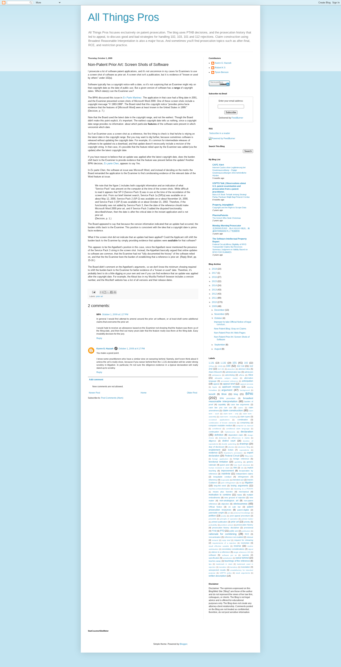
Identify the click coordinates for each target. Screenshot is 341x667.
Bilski (224, 394)
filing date (249, 456)
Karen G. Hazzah (104, 348)
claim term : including (228, 417)
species (245, 555)
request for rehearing (243, 540)
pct (229, 513)
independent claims (244, 474)
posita (223, 516)
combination (242, 420)
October (218, 318)
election (231, 447)
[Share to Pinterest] (115, 292)
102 (246, 363)
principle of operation (229, 519)
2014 (214, 285)
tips (210, 564)
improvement (227, 470)
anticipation (247, 381)
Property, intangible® (223, 205)
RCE (247, 534)
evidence (213, 452)
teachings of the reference (237, 561)
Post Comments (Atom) (112, 398)
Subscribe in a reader (219, 133)
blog (236, 394)
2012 (214, 294)
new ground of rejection (234, 498)
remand (215, 540)
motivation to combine (220, 494)
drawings (244, 444)
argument (226, 389)
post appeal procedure (240, 516)
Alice (250, 375)
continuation (214, 432)
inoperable (225, 480)
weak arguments (243, 573)
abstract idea (244, 369)
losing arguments (239, 485)
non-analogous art (229, 500)
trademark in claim (224, 564)
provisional (248, 528)
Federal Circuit (232, 456)
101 (234, 362)
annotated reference (229, 381)
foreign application (220, 459)
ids (242, 468)
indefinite (225, 473)
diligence (212, 441)
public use (233, 531)
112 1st (240, 366)
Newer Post (94, 393)
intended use (238, 480)
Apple (214, 387)
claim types (245, 417)
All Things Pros (123, 17)
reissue (250, 537)
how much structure (242, 465)
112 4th (221, 369)
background (245, 390)
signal (250, 549)
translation (245, 567)
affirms (241, 375)
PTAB (214, 531)
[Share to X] (108, 292)
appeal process (246, 384)
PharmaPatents (220, 215)
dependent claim (235, 435)
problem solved (226, 525)
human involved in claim (219, 468)
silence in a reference (220, 552)
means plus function (223, 492)
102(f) (220, 366)
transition (223, 567)
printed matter (247, 519)
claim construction (233, 410)
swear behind (242, 558)
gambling (238, 462)
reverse (237, 546)
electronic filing (244, 447)
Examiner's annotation (233, 453)
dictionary (223, 438)
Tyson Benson (222, 72)
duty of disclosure (216, 447)
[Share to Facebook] (111, 292)
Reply (99, 338)
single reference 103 (242, 552)
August (218, 349)
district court (228, 441)
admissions (216, 375)
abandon (231, 369)
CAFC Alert (218, 165)
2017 (214, 273)
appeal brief (229, 384)
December (219, 310)
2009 (214, 306)
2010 (214, 302)
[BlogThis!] (105, 292)
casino (240, 408)
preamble (212, 519)
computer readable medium (220, 425)
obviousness (240, 503)
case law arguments (240, 404)
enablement (214, 450)
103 (228, 365)
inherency (213, 480)
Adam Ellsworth (215, 372)
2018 (214, 269)
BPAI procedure (227, 398)
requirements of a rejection (224, 543)
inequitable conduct (222, 477)
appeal (216, 384)
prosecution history (244, 525)
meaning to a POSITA (243, 489)
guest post (224, 465)
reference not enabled (233, 537)
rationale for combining (223, 533)
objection (225, 504)
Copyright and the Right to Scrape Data (229, 207)
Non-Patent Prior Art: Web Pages (229, 333)
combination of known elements (222, 423)
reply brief (226, 540)
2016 (214, 277)
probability (213, 525)
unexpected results (217, 570)
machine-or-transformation (219, 489)
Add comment (96, 379)
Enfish (230, 450)
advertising (230, 375)
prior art (99, 296)
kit (240, 483)
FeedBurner (237, 118)
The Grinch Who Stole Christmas (226, 218)
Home (144, 393)
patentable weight (216, 513)
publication (246, 531)
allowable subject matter (226, 378)
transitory (233, 567)
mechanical (244, 492)
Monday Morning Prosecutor (226, 225)
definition (219, 435)
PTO (222, 531)
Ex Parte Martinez (132, 97)
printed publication (219, 522)
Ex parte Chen (111, 163)
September (220, 344)
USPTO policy (226, 573)
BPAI (249, 394)
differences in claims (240, 438)
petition (212, 515)
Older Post (192, 393)
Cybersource (230, 432)
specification (214, 558)
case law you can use (220, 407)
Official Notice (215, 507)
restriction (245, 543)
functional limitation (218, 462)
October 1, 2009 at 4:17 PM (132, 348)
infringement (243, 477)
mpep (239, 495)
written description (217, 576)
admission (248, 372)
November (219, 314)
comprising (245, 423)
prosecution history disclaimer (225, 528)
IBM (235, 468)
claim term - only (230, 414)
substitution (227, 558)
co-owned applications (219, 420)
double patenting (229, 444)
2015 (214, 281)
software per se (229, 555)
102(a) (211, 366)
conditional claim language (238, 429)
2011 (214, 298)
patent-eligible (243, 510)
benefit (212, 394)
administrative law (233, 372)
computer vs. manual (244, 426)
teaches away (215, 561)
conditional (216, 429)
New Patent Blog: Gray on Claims (230, 328)
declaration (247, 431)
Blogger (183, 644)
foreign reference (241, 459)
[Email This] (101, 292)
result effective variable (219, 546)
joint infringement (228, 483)
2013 (214, 289)
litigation (249, 482)
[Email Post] (93, 292)
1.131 (211, 363)
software (212, 555)
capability (222, 404)
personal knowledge (242, 513)
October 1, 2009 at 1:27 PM (115, 314)
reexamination (215, 537)
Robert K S (220, 67)
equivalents (244, 450)
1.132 (223, 363)
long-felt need (220, 486)
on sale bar (234, 507)
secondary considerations (233, 549)
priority (247, 522)
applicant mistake (231, 387)
